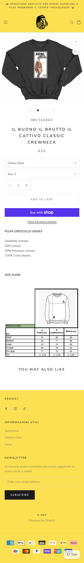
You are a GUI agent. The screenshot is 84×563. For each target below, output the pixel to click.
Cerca (8, 444)
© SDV (42, 515)
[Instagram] (15, 408)
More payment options (42, 222)
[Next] (53, 110)
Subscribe (19, 495)
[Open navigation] (5, 22)
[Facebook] (6, 408)
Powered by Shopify (42, 520)
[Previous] (30, 110)
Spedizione (12, 431)
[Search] (72, 22)
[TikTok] (24, 408)
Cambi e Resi (13, 437)
